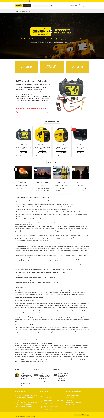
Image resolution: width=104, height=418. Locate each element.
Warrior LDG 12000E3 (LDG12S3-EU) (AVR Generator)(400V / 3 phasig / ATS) (80, 147)
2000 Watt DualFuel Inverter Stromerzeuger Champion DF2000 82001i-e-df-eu (42, 147)
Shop (20, 11)
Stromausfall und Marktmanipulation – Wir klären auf (42, 182)
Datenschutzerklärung (24, 414)
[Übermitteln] (52, 6)
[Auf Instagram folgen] (85, 1)
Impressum (33, 414)
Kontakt (28, 11)
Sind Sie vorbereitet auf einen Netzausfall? (61, 181)
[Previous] (15, 181)
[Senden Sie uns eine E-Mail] (88, 1)
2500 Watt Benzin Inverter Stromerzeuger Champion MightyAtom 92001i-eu (61, 147)
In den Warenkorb (61, 152)
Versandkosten (20, 155)
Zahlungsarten (61, 414)
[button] (80, 1)
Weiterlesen (24, 152)
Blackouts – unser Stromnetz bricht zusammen (80, 181)
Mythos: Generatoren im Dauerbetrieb (23, 181)
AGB (16, 414)
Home (16, 11)
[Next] (89, 181)
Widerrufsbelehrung (50, 414)
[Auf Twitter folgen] (87, 1)
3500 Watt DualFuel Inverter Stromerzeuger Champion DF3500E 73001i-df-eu (24, 147)
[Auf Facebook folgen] (84, 1)
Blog (23, 11)
